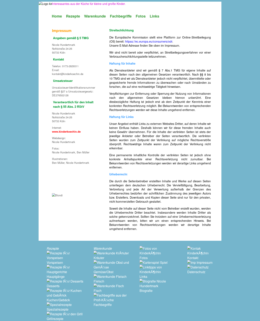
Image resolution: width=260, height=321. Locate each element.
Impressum (204, 262)
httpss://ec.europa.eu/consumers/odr (148, 41)
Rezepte (73, 16)
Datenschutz (196, 271)
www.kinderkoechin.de (66, 131)
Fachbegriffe (121, 16)
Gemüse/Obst (103, 271)
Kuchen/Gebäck (58, 300)
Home (57, 16)
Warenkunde (95, 16)
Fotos (141, 16)
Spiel (163, 262)
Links (154, 16)
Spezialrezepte (57, 309)
